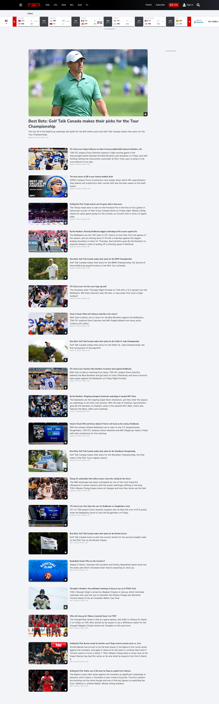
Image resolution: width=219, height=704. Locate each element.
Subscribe (160, 4)
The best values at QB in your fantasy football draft (91, 176)
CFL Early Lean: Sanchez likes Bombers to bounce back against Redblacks (100, 368)
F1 (87, 5)
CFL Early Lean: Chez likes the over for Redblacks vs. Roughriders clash (100, 506)
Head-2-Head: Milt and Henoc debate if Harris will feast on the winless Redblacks (104, 423)
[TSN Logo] (33, 5)
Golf (80, 5)
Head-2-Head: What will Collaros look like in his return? (93, 314)
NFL (72, 5)
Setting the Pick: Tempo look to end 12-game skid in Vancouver (96, 204)
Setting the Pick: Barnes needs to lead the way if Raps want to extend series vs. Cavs (105, 643)
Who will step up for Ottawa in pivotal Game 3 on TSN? (93, 616)
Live (176, 4)
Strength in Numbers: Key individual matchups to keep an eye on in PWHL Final (103, 588)
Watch (149, 4)
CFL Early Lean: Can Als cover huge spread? (88, 286)
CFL (56, 5)
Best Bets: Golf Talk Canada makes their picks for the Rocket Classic (98, 533)
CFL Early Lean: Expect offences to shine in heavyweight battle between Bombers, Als (106, 149)
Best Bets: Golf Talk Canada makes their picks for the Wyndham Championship (102, 451)
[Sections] (20, 4)
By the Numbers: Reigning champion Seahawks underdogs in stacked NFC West (103, 396)
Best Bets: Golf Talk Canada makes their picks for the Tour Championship (83, 123)
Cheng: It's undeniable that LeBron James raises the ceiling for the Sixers (100, 478)
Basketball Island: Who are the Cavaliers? (87, 561)
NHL (48, 5)
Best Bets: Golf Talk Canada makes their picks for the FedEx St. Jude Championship (104, 341)
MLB (64, 5)
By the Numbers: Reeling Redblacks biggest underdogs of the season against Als (103, 231)
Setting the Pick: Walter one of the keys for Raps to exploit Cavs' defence (100, 671)
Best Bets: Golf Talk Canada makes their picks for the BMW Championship (101, 259)
